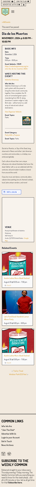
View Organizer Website (13, 112)
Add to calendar (12, 192)
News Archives (7, 445)
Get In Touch (6, 441)
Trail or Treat (18, 371)
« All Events (6, 22)
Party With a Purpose (12, 135)
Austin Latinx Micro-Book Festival (16, 278)
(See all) (9, 285)
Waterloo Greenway (12, 80)
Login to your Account (10, 437)
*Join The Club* (8, 430)
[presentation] (17, 263)
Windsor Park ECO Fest (18, 374)
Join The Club (21, 1)
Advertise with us (11, 4)
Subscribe (7, 1)
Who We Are (6, 426)
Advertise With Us (8, 434)
